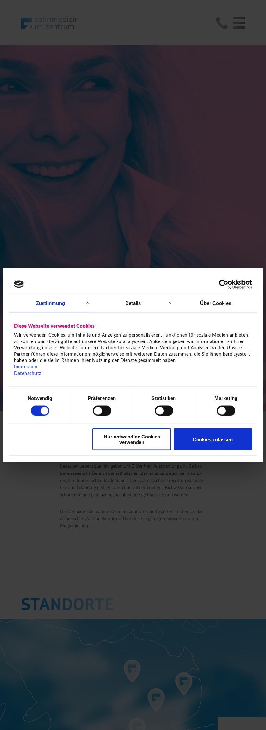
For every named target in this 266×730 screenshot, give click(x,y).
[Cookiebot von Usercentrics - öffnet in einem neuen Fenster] (223, 284)
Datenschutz (27, 373)
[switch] (102, 410)
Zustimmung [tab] (50, 302)
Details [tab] (133, 302)
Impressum (26, 367)
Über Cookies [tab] (215, 302)
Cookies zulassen (213, 439)
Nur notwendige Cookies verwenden (132, 439)
